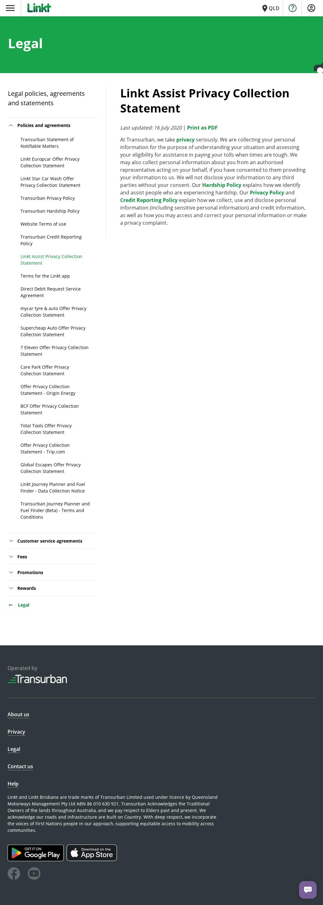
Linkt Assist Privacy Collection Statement (51, 259)
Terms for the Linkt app (45, 276)
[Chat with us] (308, 890)
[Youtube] (34, 874)
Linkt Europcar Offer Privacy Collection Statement (50, 162)
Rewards (26, 588)
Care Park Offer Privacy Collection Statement (45, 370)
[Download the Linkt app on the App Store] (93, 859)
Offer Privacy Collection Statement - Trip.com (45, 448)
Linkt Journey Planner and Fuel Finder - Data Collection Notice (53, 487)
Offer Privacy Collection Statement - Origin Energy (48, 389)
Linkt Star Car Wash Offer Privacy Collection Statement (50, 182)
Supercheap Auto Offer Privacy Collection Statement (53, 331)
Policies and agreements (43, 125)
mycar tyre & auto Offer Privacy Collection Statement (53, 311)
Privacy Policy (267, 192)
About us (18, 714)
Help (13, 783)
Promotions (30, 572)
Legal (23, 605)
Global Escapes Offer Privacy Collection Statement (51, 468)
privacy (185, 139)
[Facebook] (14, 874)
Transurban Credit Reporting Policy (51, 240)
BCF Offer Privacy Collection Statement (50, 409)
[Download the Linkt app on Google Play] (37, 859)
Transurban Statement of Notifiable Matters (47, 142)
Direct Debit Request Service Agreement (51, 292)
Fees (22, 557)
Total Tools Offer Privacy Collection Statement (46, 429)
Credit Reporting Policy (149, 200)
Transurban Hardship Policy (50, 211)
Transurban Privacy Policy (48, 198)
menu (10, 8)
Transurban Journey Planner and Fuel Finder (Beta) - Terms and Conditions (55, 510)
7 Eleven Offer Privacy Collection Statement (55, 350)
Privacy (16, 731)
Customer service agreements (49, 541)
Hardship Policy (221, 185)
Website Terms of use (43, 224)
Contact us (20, 766)
